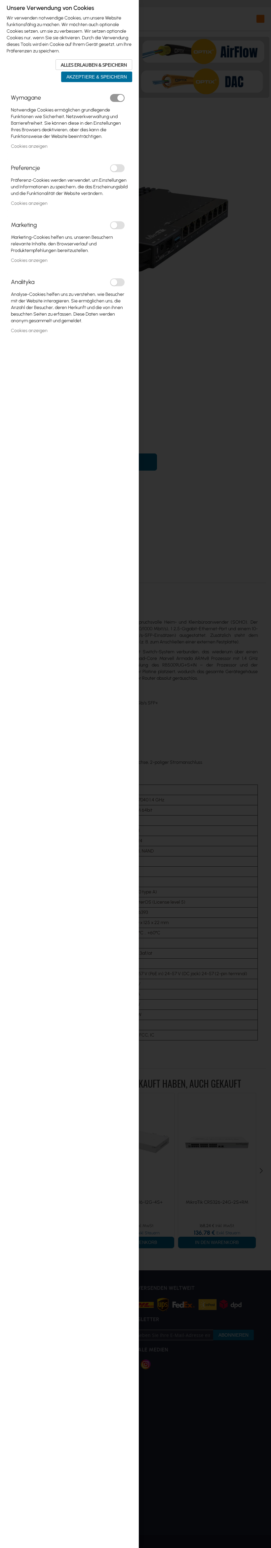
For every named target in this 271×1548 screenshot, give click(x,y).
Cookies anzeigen (29, 146)
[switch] (117, 98)
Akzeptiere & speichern (96, 76)
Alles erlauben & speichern (94, 65)
